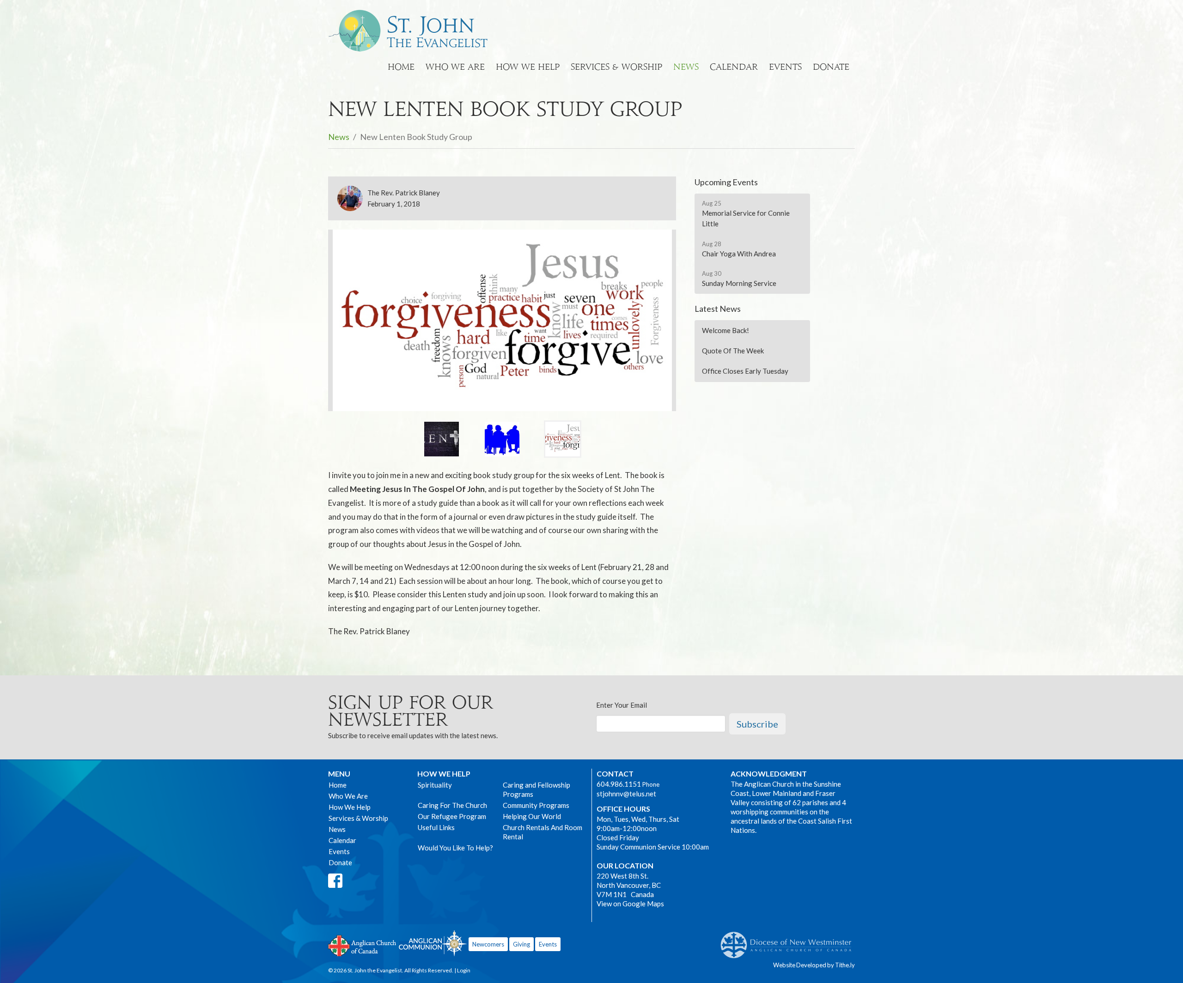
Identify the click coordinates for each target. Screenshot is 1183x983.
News (686, 67)
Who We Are (455, 67)
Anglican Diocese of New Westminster (790, 940)
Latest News (718, 308)
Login (463, 970)
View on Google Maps (630, 903)
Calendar (734, 67)
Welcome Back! (725, 330)
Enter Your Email (621, 705)
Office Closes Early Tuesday (745, 371)
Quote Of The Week (733, 350)
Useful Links (436, 827)
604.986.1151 (619, 784)
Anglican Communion (432, 943)
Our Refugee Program (452, 816)
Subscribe (757, 723)
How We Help (528, 67)
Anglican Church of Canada (362, 944)
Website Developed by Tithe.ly (814, 965)
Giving (521, 944)
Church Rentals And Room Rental (542, 832)
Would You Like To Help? (455, 847)
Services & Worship (616, 67)
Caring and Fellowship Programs (536, 789)
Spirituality (435, 785)
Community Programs (536, 805)
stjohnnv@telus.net (626, 793)
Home (401, 67)
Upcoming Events (726, 182)
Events (785, 67)
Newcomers (488, 944)
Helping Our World (532, 816)
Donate (831, 67)
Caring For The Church (452, 805)
